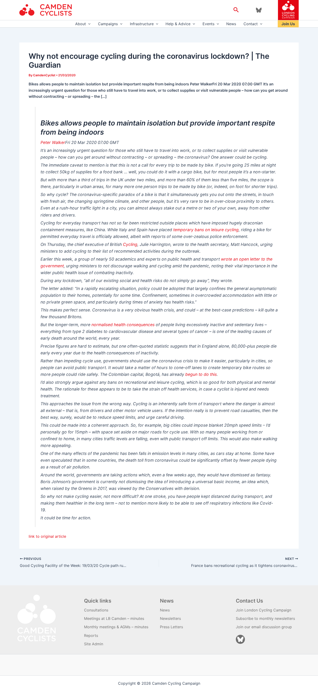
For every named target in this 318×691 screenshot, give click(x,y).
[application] (88, 23)
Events (208, 23)
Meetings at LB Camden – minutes (114, 618)
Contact (251, 23)
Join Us (288, 23)
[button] (236, 10)
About (80, 23)
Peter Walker (53, 142)
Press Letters (171, 627)
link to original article (47, 536)
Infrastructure (142, 23)
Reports (91, 635)
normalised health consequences (123, 324)
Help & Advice (178, 23)
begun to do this (201, 374)
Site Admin (93, 644)
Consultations (96, 610)
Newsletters (170, 618)
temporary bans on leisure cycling (206, 229)
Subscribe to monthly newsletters (265, 618)
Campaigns (108, 23)
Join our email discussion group (264, 627)
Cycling (130, 244)
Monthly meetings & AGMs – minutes (116, 627)
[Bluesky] (259, 10)
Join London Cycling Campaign (263, 610)
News (231, 23)
